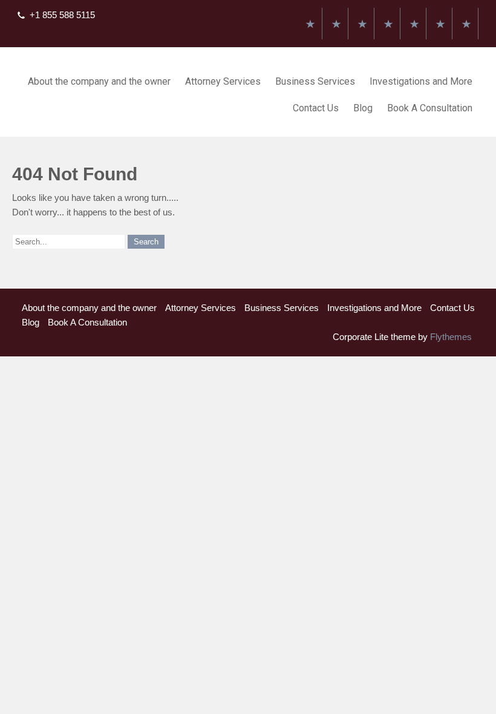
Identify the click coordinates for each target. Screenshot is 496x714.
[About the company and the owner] (310, 23)
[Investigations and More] (388, 23)
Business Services (315, 81)
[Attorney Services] (336, 23)
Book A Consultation (429, 108)
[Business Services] (362, 23)
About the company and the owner (99, 81)
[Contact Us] (414, 23)
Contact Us (316, 108)
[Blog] (440, 23)
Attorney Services (223, 81)
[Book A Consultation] (466, 23)
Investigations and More (421, 81)
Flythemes (450, 337)
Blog (363, 108)
